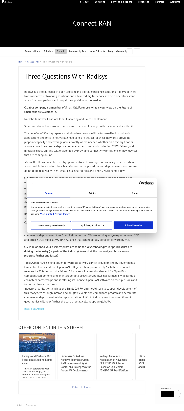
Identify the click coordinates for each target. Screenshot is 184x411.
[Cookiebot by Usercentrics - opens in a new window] (141, 184)
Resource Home (32, 51)
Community (121, 51)
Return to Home (81, 387)
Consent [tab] (49, 193)
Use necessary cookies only (51, 225)
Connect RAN (33, 62)
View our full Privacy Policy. (55, 214)
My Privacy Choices (90, 225)
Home (21, 62)
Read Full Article (34, 309)
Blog (110, 51)
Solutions (48, 51)
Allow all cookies (133, 225)
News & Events (97, 51)
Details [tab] (92, 193)
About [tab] (135, 193)
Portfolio (61, 51)
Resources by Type (77, 51)
